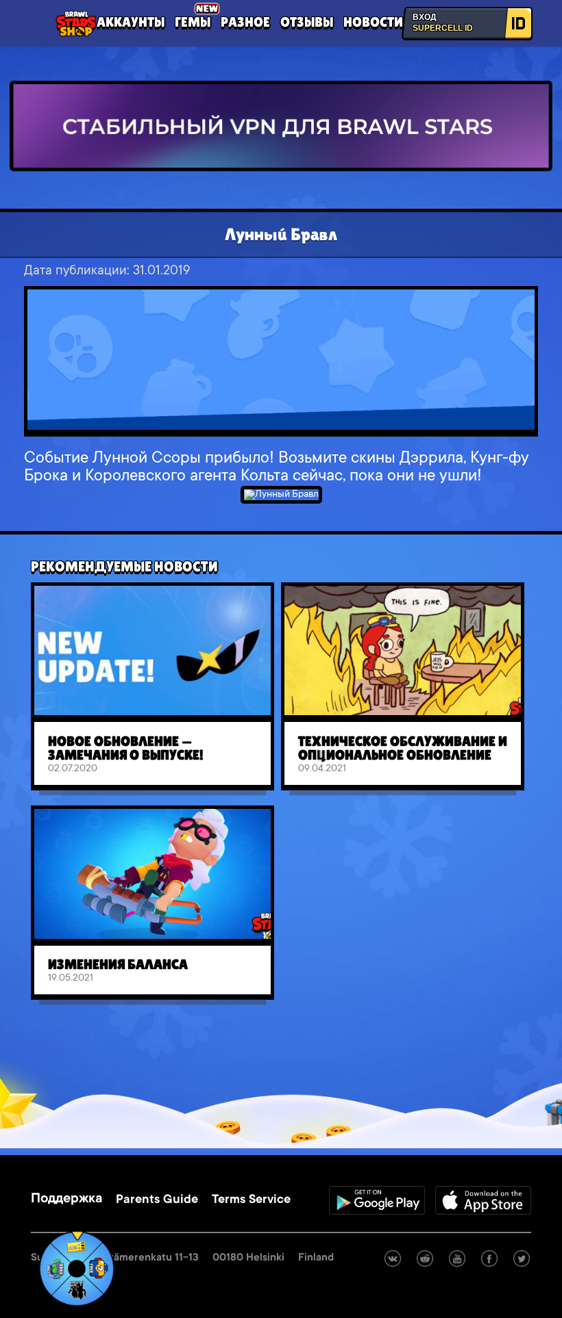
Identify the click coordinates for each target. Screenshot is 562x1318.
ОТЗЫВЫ (306, 21)
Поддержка (66, 1199)
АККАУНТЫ (130, 21)
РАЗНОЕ (245, 21)
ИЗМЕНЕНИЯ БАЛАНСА (118, 964)
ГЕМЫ (192, 21)
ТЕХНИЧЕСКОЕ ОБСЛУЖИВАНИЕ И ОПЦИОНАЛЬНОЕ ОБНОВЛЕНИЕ (402, 748)
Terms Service (251, 1200)
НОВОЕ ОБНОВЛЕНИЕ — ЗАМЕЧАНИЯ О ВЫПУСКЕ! (126, 748)
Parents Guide (157, 1200)
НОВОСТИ (373, 21)
